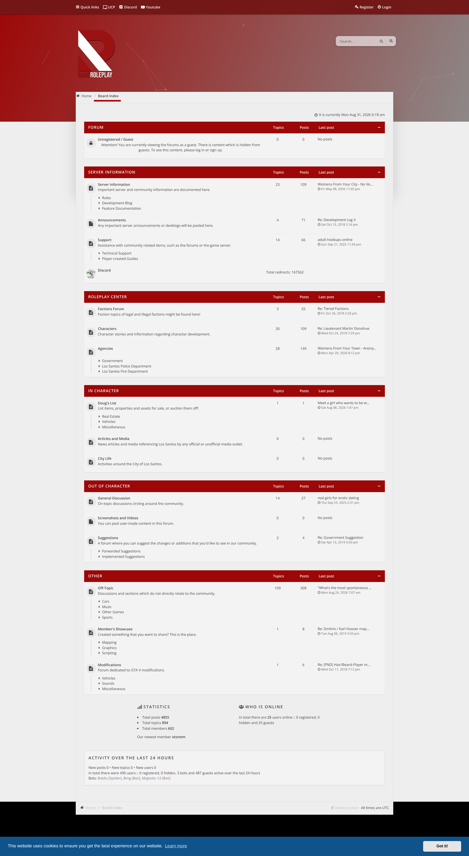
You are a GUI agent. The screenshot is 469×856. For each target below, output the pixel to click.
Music (107, 606)
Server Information (111, 172)
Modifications (109, 665)
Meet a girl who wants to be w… (344, 402)
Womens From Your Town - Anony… (347, 348)
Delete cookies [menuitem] (347, 807)
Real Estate (111, 416)
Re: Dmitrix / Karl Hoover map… (344, 628)
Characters (107, 329)
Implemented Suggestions (123, 556)
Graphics (109, 647)
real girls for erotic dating (338, 497)
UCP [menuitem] (111, 7)
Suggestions (108, 538)
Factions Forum (111, 309)
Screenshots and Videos (118, 518)
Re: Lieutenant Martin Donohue (343, 328)
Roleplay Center (107, 297)
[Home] (96, 54)
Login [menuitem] (386, 7)
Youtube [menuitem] (152, 7)
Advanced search (391, 41)
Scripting (109, 652)
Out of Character (109, 486)
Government (112, 360)
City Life (105, 459)
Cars (105, 601)
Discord (104, 270)
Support (105, 240)
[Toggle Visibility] (379, 127)
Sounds (108, 683)
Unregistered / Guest (115, 139)
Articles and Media (113, 439)
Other (95, 576)
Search (381, 41)
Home (90, 807)
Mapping (109, 642)
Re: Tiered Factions (333, 308)
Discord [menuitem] (130, 7)
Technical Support (117, 253)
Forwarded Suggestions (121, 551)
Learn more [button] (176, 846)
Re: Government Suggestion (340, 537)
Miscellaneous (113, 426)
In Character (103, 391)
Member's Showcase (115, 629)
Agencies (105, 349)
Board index (112, 807)
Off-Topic (105, 588)
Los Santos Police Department (126, 366)
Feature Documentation (121, 208)
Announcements (112, 220)
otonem (178, 736)
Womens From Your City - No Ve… (345, 184)
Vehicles (108, 421)
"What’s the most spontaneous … (345, 587)
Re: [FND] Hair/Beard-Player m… (344, 664)
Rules (106, 197)
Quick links (90, 7)
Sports (107, 617)
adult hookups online (335, 239)
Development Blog (117, 202)
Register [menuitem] (366, 7)
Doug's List (107, 403)
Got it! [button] (442, 846)
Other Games (113, 611)
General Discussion (114, 498)
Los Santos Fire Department (125, 371)
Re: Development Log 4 (337, 219)
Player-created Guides (120, 258)
